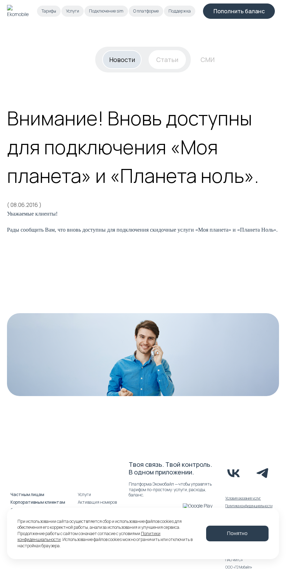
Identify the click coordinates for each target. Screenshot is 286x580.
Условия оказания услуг (243, 498)
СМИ (207, 59)
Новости (122, 59)
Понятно (237, 533)
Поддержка (179, 11)
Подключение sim (106, 11)
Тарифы (49, 11)
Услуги (72, 11)
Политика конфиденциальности (248, 505)
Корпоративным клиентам (37, 502)
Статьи (167, 59)
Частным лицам (27, 494)
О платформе (146, 11)
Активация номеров (97, 502)
